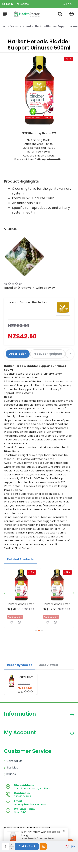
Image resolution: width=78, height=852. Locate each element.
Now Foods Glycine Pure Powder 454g (37, 840)
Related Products (20, 559)
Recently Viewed (19, 665)
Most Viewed (48, 665)
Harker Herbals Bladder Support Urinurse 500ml (26, 677)
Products (15, 26)
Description (18, 354)
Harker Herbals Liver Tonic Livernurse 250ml (22, 604)
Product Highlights (47, 354)
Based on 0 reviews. (18, 288)
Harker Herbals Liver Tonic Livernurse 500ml (58, 604)
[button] (4, 593)
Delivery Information (49, 159)
